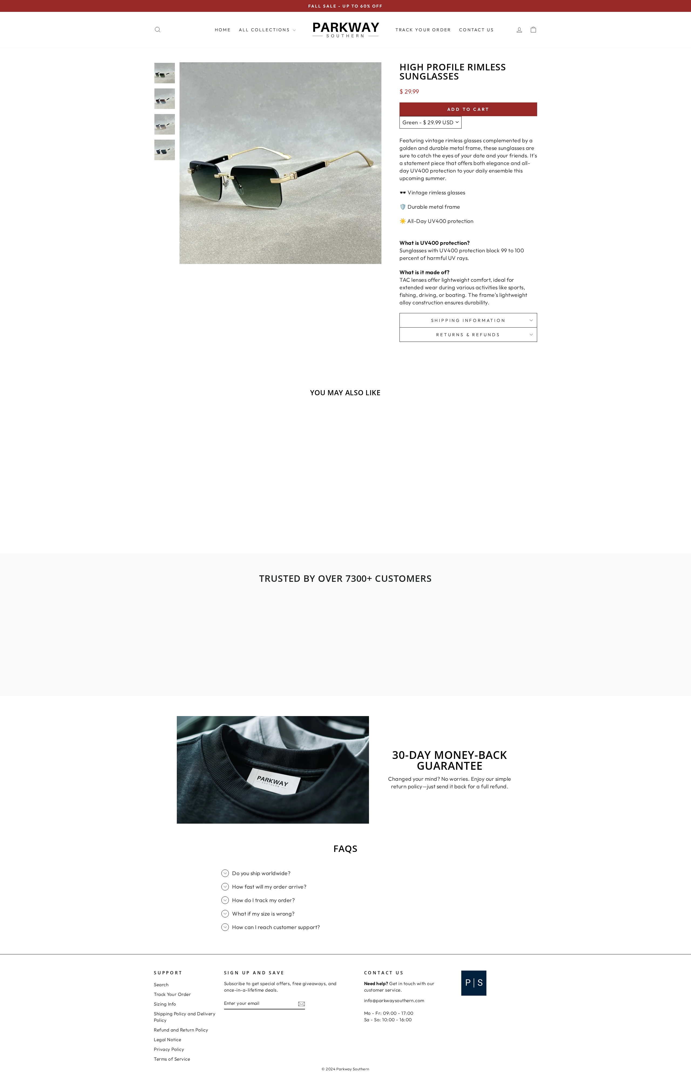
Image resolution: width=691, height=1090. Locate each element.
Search (161, 984)
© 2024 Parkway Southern (345, 1069)
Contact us (476, 29)
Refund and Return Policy (181, 1030)
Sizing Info (165, 1004)
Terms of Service (172, 1059)
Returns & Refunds (468, 334)
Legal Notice (167, 1039)
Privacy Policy (169, 1049)
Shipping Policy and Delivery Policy (184, 1017)
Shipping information (468, 320)
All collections (265, 29)
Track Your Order (423, 29)
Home (223, 29)
